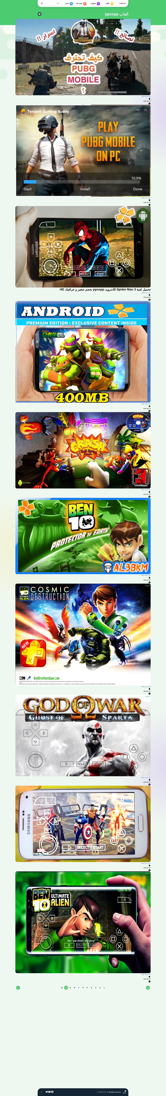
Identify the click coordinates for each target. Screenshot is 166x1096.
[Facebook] (52, 1092)
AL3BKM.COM (101, 1092)
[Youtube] (49, 1092)
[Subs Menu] (58, 3)
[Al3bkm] (123, 3)
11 (62, 988)
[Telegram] (46, 1092)
